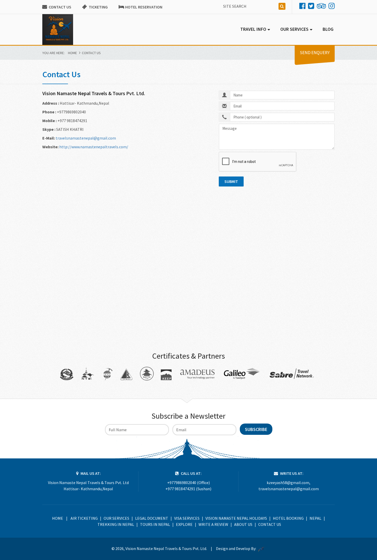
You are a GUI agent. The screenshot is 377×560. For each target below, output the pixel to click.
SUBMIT (231, 181)
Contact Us (60, 6)
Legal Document (151, 518)
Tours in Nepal (155, 524)
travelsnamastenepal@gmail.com (86, 138)
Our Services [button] (294, 29)
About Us (243, 524)
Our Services (116, 518)
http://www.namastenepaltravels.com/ (93, 146)
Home (72, 53)
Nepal (315, 518)
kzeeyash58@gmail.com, (288, 482)
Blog (328, 29)
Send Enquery (315, 52)
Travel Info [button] (253, 29)
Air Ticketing (84, 518)
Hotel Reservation (143, 6)
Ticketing (98, 6)
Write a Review (213, 524)
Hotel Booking (288, 518)
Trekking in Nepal (115, 524)
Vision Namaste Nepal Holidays (236, 518)
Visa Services (187, 518)
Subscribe (256, 429)
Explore (184, 524)
